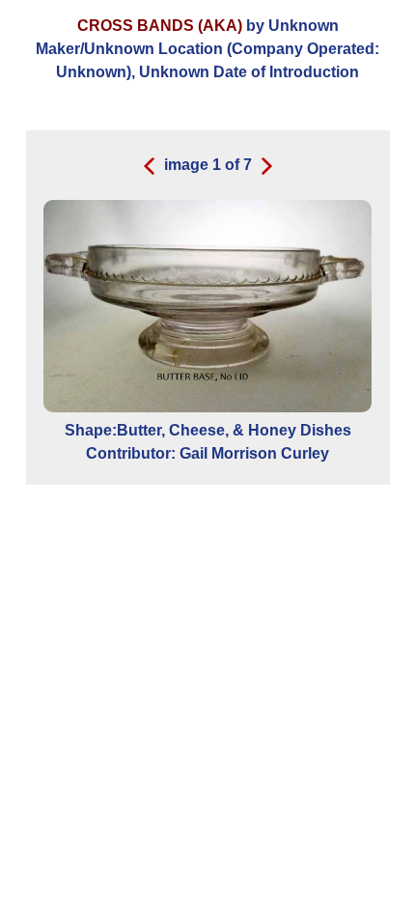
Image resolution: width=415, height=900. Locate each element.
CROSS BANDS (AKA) (159, 25)
